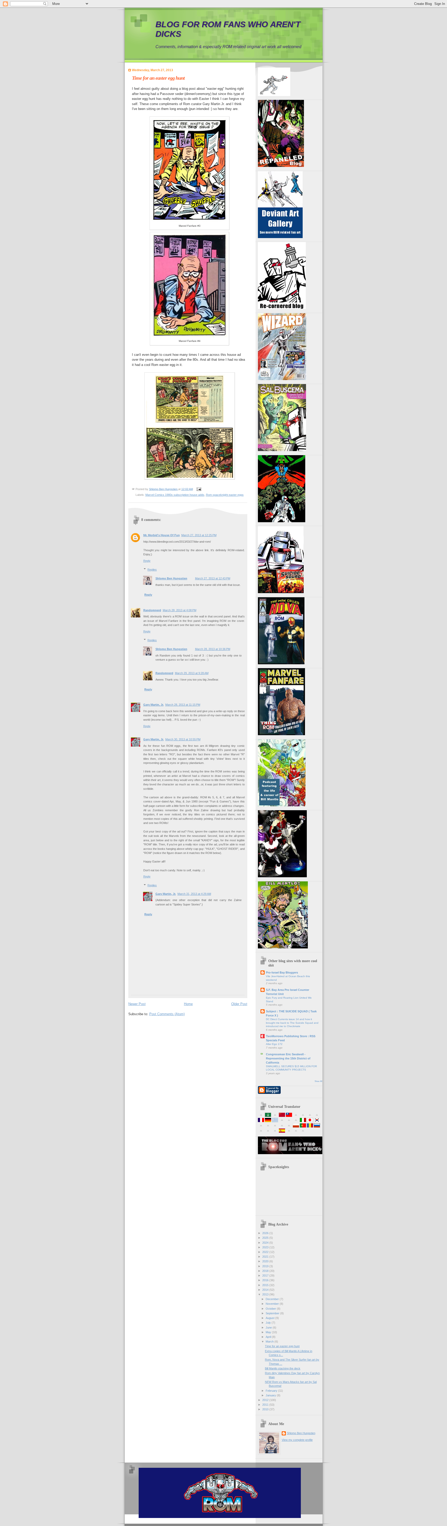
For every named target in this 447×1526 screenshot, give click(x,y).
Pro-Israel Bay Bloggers (282, 972)
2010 (265, 1409)
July (269, 1322)
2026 (265, 1233)
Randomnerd (152, 610)
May (269, 1332)
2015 (265, 1285)
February (272, 1390)
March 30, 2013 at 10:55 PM (182, 739)
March (270, 1341)
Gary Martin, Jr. (153, 704)
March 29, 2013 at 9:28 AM (191, 673)
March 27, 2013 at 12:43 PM (212, 578)
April (269, 1336)
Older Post (239, 1004)
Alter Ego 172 (274, 1044)
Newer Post (137, 1004)
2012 (265, 1400)
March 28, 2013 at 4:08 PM (179, 610)
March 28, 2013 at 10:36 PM (212, 649)
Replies (152, 569)
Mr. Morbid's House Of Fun (161, 535)
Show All (318, 1081)
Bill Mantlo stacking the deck (282, 1368)
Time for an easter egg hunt (282, 1346)
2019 (265, 1266)
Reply (147, 560)
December (273, 1299)
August (270, 1317)
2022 (265, 1252)
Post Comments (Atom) (167, 1014)
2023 (265, 1247)
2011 (265, 1404)
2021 (265, 1256)
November (273, 1303)
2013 (265, 1294)
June (269, 1327)
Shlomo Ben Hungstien (171, 578)
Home (188, 1004)
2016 (265, 1280)
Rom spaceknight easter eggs (225, 494)
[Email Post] (199, 488)
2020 (265, 1261)
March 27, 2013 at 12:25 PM (199, 535)
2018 (265, 1270)
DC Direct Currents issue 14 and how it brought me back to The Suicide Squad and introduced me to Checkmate (292, 1023)
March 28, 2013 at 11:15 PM (182, 704)
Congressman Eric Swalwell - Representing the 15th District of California (288, 1058)
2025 (265, 1237)
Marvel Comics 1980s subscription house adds (174, 494)
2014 (265, 1289)
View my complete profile (297, 1439)
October (271, 1308)
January (271, 1395)
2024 (265, 1242)
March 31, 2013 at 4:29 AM (194, 893)
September (273, 1313)
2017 (265, 1275)
